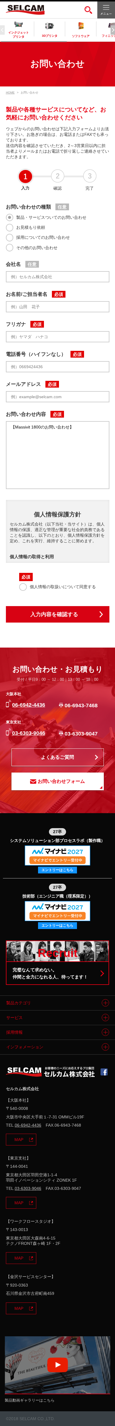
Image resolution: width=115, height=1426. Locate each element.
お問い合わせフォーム (61, 781)
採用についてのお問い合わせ (43, 237)
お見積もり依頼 (30, 227)
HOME (10, 92)
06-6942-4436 (28, 705)
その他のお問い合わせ (37, 247)
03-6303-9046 (28, 733)
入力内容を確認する (54, 614)
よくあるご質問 (57, 757)
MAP (18, 1139)
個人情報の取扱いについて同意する (63, 586)
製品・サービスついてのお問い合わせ (51, 217)
